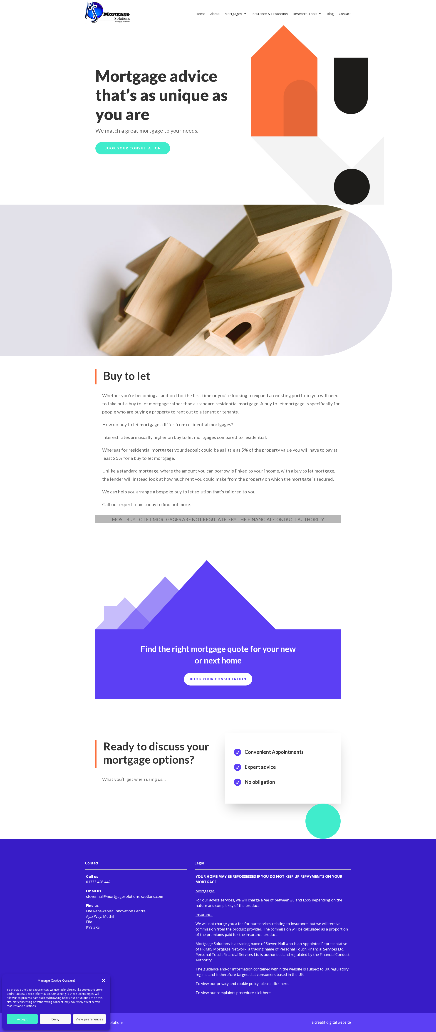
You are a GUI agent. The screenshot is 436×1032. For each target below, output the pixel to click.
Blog (330, 14)
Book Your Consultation (132, 148)
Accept (22, 1019)
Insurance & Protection (270, 14)
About (215, 14)
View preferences (89, 1019)
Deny (55, 1019)
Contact (345, 14)
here (284, 983)
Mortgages (233, 14)
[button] (103, 980)
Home (200, 14)
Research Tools (305, 14)
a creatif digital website (331, 1022)
